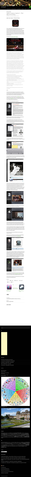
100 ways (2, 433)
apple (14, 433)
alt (4, 433)
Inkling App (11, 98)
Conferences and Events (13, 8)
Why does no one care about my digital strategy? (20, 456)
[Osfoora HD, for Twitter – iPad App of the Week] (21, 287)
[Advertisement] (4, 343)
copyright (24, 442)
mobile (21, 435)
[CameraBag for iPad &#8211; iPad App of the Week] (15, 286)
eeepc (21, 443)
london (12, 444)
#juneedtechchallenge (4, 442)
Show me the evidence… (4, 370)
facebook (14, 434)
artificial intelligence (14, 442)
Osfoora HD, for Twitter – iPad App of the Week (21, 291)
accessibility (8, 442)
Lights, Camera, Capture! (14, 36)
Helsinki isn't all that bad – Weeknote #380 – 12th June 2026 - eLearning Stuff (10, 459)
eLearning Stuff (3, 6)
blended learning (19, 442)
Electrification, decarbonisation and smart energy (7, 359)
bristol (22, 442)
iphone (27, 434)
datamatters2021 (9, 434)
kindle (8, 435)
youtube (2, 437)
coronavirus (27, 442)
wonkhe (2, 447)
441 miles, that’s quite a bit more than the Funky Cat (7, 471)
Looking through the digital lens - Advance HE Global (7, 456)
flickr (16, 434)
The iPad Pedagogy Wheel (4, 406)
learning (10, 435)
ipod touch (2, 435)
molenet (27, 444)
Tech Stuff (3, 465)
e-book (12, 434)
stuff (15, 436)
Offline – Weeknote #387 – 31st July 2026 (6, 363)
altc (10, 442)
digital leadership (17, 443)
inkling (7, 294)
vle (21, 436)
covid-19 (2, 443)
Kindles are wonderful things (10, 301)
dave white (7, 443)
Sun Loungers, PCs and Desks (22, 462)
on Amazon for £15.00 (17, 273)
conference (5, 434)
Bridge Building (20, 461)
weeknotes (26, 436)
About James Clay (8, 8)
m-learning (18, 435)
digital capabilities (14, 443)
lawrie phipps (5, 444)
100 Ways (26, 8)
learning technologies (14, 435)
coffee (2, 434)
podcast (27, 435)
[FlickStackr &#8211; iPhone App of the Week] (9, 287)
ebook (20, 443)
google (23, 434)
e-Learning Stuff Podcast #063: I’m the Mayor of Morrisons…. (14, 298)
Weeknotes (23, 8)
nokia (25, 435)
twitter (17, 436)
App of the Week (29, 8)
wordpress (5, 447)
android (11, 442)
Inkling (18, 96)
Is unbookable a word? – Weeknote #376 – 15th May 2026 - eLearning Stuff (10, 462)
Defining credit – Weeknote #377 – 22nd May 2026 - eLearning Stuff (9, 461)
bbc (17, 442)
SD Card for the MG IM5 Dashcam (5, 468)
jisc (4, 435)
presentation (5, 436)
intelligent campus (25, 443)
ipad (25, 434)
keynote (6, 435)
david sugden (10, 443)
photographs (19, 235)
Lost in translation (19, 8)
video (20, 436)
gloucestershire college (19, 434)
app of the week (18, 433)
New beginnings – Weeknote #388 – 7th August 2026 (7, 362)
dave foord (4, 443)
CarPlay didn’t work (3, 467)
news (24, 435)
